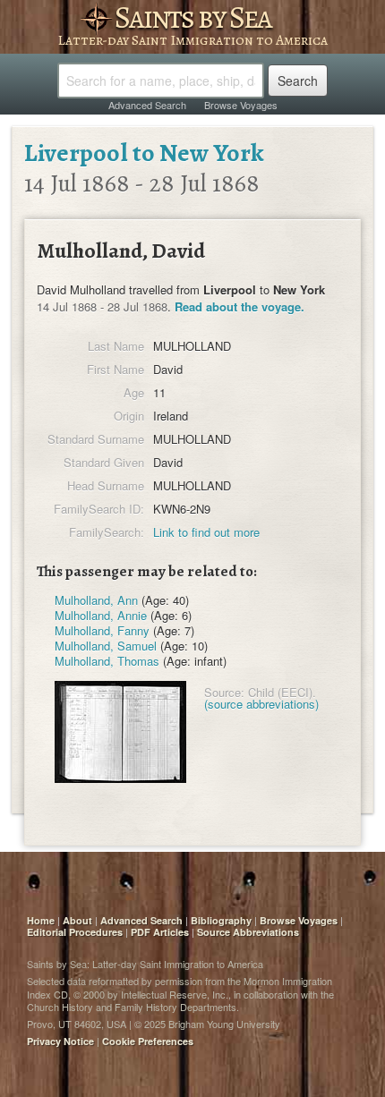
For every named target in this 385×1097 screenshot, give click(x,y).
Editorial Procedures (75, 932)
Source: (224, 692)
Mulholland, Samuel (106, 645)
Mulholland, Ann (96, 599)
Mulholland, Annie (101, 615)
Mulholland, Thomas (107, 660)
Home (41, 920)
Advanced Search (147, 105)
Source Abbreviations (248, 932)
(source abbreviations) (261, 703)
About (77, 920)
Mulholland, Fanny (102, 630)
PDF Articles (160, 932)
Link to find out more (206, 531)
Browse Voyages (241, 105)
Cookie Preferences (147, 1041)
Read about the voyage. (239, 306)
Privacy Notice (60, 1041)
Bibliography (221, 920)
